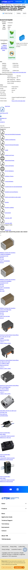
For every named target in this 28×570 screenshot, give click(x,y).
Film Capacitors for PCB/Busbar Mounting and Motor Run (9, 4)
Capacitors (5, 4)
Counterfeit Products (16, 549)
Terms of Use (5, 546)
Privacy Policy (13, 546)
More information (7, 567)
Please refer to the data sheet (19, 72)
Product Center (18, 1)
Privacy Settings (6, 549)
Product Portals (3, 4)
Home (2, 4)
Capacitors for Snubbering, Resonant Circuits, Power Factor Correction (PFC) (17, 4)
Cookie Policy (21, 546)
